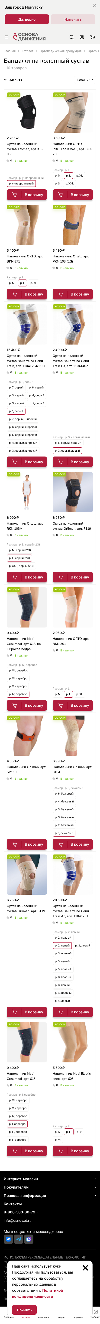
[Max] (28, 1239)
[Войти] (82, 37)
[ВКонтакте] (8, 1239)
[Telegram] (18, 1239)
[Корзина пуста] (92, 37)
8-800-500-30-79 (19, 1212)
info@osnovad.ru (18, 1220)
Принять (24, 1310)
